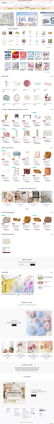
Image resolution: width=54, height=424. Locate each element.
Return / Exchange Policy (18, 413)
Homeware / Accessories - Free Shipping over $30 (24, 0)
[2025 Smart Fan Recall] (40, 287)
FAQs (15, 410)
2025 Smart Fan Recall (47, 286)
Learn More (33, 395)
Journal (7, 412)
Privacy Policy (24, 410)
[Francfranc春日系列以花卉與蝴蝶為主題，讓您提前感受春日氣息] (40, 278)
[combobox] (20, 3)
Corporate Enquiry (17, 414)
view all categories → (49, 47)
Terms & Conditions (25, 411)
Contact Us (16, 411)
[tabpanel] (27, 19)
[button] (52, 423)
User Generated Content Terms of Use (27, 413)
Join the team (7, 411)
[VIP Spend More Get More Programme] (40, 282)
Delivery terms (16, 412)
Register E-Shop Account (18, 415)
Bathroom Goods (43, 36)
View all (51, 76)
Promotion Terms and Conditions (27, 416)
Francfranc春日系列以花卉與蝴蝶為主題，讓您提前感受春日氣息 (48, 277)
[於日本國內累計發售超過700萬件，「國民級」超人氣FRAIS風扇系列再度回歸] (18, 284)
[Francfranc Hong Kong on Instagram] (31, 413)
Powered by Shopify (30, 422)
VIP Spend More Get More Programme (26, 417)
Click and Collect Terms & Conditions (26, 414)
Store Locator (7, 410)
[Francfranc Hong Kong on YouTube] (34, 413)
